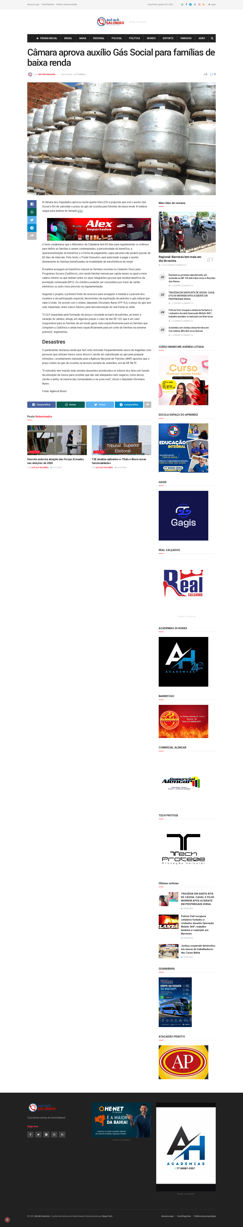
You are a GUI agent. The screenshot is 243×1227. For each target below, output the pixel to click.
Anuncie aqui (33, 4)
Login (213, 4)
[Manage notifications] (7, 1219)
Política (134, 38)
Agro (202, 38)
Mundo (151, 38)
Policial (117, 38)
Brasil (68, 38)
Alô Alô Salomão (46, 74)
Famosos (186, 38)
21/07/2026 (57, 467)
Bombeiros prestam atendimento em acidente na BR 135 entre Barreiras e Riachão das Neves (192, 278)
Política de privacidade (66, 4)
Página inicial (48, 38)
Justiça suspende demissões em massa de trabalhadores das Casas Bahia (198, 949)
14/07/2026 (121, 467)
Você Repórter (47, 4)
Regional (98, 38)
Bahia (82, 38)
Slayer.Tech (107, 1216)
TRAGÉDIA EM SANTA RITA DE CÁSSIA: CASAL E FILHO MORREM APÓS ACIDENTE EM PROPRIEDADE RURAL (192, 295)
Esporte (168, 38)
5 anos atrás (66, 74)
